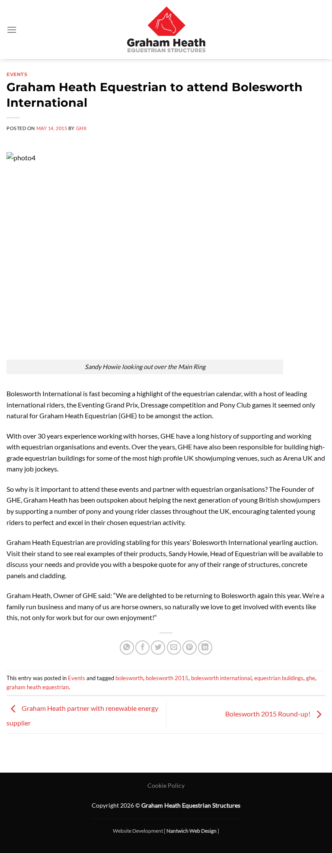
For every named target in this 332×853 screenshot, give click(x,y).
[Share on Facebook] (142, 647)
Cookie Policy (166, 785)
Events (16, 74)
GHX (81, 128)
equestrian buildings (278, 678)
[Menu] (11, 29)
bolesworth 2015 (167, 678)
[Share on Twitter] (158, 647)
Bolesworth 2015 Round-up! (268, 714)
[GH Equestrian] (166, 29)
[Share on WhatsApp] (127, 647)
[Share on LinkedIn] (205, 647)
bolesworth (129, 678)
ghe (310, 678)
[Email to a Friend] (174, 647)
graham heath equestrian (37, 687)
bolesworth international (221, 678)
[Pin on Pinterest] (189, 647)
